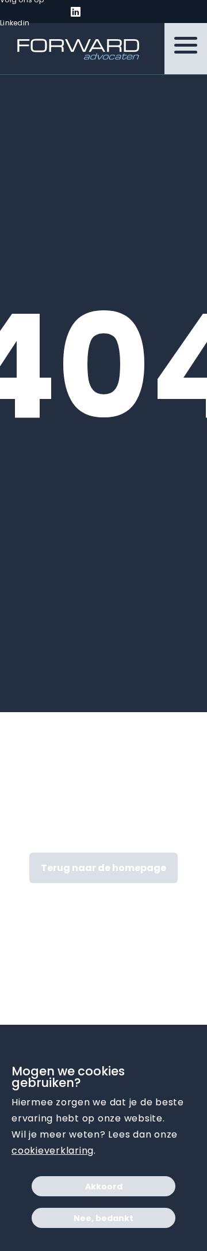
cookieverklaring (53, 1150)
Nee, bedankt (103, 1218)
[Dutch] (99, 12)
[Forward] (71, 48)
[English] (113, 12)
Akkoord (103, 1186)
